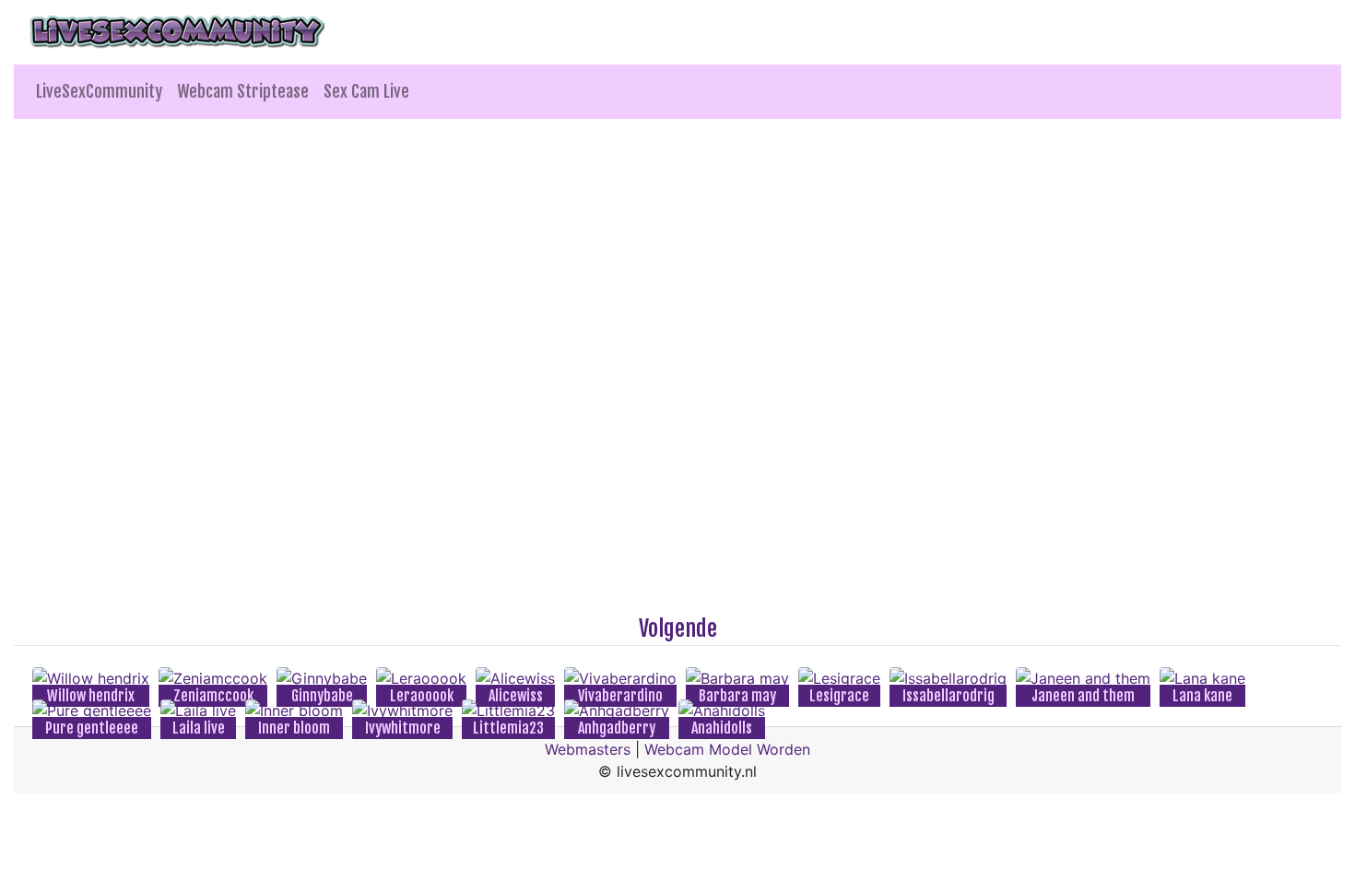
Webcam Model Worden (727, 749)
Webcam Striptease (243, 91)
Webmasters (587, 749)
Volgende (678, 628)
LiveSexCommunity (99, 91)
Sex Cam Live (366, 91)
